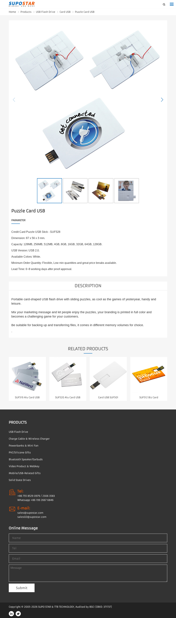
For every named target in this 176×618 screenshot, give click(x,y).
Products (25, 11)
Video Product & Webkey (24, 466)
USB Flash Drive (45, 11)
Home (12, 11)
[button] (162, 99)
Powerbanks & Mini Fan (23, 445)
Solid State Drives (20, 480)
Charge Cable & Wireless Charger (29, 438)
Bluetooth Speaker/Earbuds (26, 459)
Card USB (65, 11)
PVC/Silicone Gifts (20, 452)
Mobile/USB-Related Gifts (25, 473)
